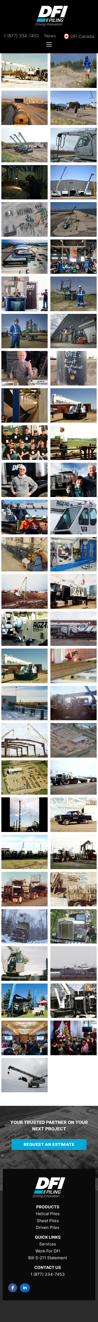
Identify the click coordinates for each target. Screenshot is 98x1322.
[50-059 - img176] (24, 554)
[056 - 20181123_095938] (24, 517)
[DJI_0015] (24, 256)
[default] (24, 219)
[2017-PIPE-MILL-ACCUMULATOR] (24, 405)
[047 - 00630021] (24, 963)
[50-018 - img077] (24, 814)
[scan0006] (24, 70)
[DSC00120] (24, 182)
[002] (24, 1001)
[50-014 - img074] (24, 852)
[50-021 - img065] (24, 777)
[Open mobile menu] (49, 44)
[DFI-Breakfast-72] (24, 294)
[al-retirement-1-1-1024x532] (24, 368)
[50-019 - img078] (73, 777)
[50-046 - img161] (24, 591)
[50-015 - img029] (73, 814)
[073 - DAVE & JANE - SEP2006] (73, 480)
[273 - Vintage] (24, 442)
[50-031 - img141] (24, 703)
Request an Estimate (49, 1144)
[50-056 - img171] (73, 554)
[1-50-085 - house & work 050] (24, 1075)
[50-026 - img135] (24, 740)
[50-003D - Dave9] (24, 889)
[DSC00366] (73, 145)
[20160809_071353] (73, 368)
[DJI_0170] (73, 219)
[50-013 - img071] (73, 852)
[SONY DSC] (24, 145)
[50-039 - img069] (24, 628)
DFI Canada (82, 36)
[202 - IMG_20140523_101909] (24, 480)
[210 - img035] (73, 442)
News (50, 35)
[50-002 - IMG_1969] (73, 926)
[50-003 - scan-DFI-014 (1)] (24, 926)
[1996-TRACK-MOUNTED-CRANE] (73, 405)
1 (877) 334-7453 (21, 35)
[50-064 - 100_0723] (73, 517)
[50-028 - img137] (73, 703)
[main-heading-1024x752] (73, 70)
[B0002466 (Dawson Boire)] (24, 331)
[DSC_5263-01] (73, 182)
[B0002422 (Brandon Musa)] (73, 331)
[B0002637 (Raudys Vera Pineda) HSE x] (73, 294)
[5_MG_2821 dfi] (73, 963)
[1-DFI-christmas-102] (73, 1038)
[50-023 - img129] (73, 740)
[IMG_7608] (73, 108)
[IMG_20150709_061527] (24, 108)
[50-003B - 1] (73, 889)
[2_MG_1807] (73, 1001)
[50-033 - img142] (73, 666)
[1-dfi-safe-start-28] (24, 1038)
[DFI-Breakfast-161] (73, 256)
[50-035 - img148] (24, 666)
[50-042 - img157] (73, 591)
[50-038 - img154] (73, 628)
